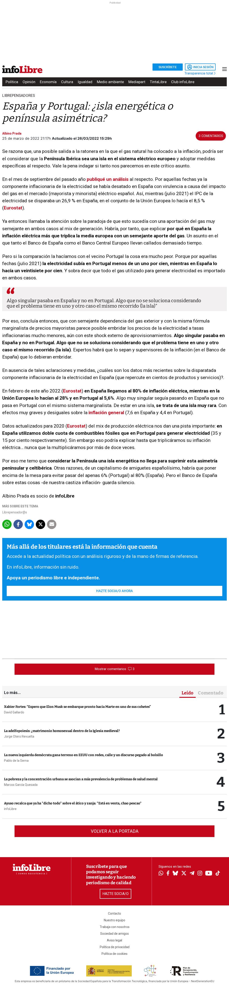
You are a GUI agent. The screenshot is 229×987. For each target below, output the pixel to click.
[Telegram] (192, 874)
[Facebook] (168, 873)
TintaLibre (158, 82)
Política (12, 82)
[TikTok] (217, 873)
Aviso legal (114, 940)
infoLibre (10, 809)
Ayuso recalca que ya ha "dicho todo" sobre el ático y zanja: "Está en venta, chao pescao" (73, 803)
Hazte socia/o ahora (114, 591)
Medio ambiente (110, 82)
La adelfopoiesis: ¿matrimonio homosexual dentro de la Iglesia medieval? (62, 731)
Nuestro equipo (114, 920)
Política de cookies (114, 953)
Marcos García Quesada (21, 785)
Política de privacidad (114, 947)
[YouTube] (208, 873)
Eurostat (13, 208)
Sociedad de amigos (114, 933)
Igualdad (85, 82)
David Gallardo (14, 712)
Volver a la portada (114, 831)
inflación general (106, 412)
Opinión (29, 82)
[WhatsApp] (161, 874)
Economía (48, 82)
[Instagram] (199, 874)
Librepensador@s (14, 512)
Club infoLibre (182, 82)
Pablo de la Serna (16, 760)
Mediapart (136, 82)
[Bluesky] (175, 874)
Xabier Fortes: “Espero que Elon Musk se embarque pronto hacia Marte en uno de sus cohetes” (77, 707)
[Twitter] (184, 874)
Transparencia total (199, 73)
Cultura (67, 82)
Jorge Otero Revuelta (19, 736)
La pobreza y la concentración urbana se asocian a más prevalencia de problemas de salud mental (81, 779)
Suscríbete (168, 67)
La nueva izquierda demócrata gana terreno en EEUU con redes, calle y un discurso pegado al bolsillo (83, 755)
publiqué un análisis (108, 179)
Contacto (114, 913)
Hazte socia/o (115, 894)
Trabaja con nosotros (114, 927)
